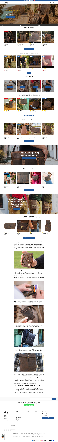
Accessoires (39, 2)
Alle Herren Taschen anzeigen (29, 48)
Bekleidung (31, 2)
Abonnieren (48, 417)
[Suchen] (50, 3)
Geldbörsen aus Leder (38, 245)
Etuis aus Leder (34, 301)
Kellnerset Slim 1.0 (32, 233)
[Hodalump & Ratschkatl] (6, 2)
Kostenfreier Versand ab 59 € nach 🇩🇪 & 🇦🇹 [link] (29, 0)
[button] (52, 86)
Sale (43, 2)
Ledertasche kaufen (33, 388)
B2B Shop (17, 420)
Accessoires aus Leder (20, 373)
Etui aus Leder (42, 388)
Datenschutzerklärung (18, 416)
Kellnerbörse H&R (6, 233)
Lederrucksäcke (28, 349)
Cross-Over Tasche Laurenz (20, 44)
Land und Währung (13, 425)
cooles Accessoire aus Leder (23, 389)
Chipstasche (18, 233)
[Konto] (52, 3)
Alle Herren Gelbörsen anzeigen (29, 115)
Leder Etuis (26, 2)
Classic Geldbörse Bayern (33, 111)
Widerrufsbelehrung (18, 417)
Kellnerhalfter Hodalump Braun (46, 233)
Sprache (5, 425)
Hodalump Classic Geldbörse (20, 111)
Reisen (35, 2)
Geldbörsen (15, 2)
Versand (17, 418)
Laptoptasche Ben (6, 44)
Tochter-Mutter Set (29, 416)
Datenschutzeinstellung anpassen (20, 421)
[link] (11, 25)
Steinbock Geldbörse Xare (45, 111)
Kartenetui (5, 111)
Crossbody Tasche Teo (32, 44)
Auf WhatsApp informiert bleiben (29, 405)
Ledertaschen (21, 2)
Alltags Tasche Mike (44, 44)
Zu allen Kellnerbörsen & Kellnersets (29, 237)
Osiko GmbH (17, 419)
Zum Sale (29, 73)
